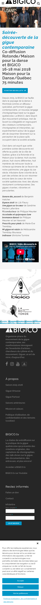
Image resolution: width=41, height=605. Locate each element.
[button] (37, 543)
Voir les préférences (20, 593)
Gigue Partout (13, 397)
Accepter (20, 581)
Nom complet (11, 508)
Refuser (20, 587)
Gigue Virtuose (13, 391)
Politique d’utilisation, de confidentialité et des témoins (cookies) (20, 418)
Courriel (9, 514)
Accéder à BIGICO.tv (16, 467)
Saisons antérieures (15, 403)
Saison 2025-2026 (14, 385)
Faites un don (12, 492)
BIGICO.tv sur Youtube (16, 473)
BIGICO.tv (12, 434)
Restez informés (17, 486)
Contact (10, 498)
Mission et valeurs (14, 409)
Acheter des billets (13, 90)
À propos (12, 379)
